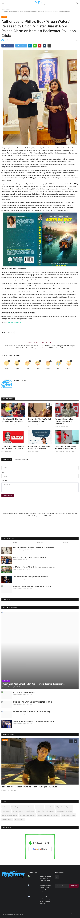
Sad (58, 368)
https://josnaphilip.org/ (15, 322)
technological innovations (64, 811)
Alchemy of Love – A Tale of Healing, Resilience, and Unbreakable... (65, 421)
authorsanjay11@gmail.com (35, 424)
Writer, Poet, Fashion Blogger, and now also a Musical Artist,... (66, 447)
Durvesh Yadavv (17, 569)
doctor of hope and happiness (45, 811)
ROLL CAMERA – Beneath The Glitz (24, 692)
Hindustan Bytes (9, 40)
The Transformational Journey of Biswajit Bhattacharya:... (31, 576)
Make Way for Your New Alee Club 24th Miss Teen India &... (45, 878)
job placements (19, 819)
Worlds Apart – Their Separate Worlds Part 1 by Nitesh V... (39, 447)
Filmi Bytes (48, 516)
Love (27, 368)
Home (2, 9)
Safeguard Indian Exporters (64, 807)
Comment (4, 481)
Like (6, 368)
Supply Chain (49, 807)
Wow (68, 368)
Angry (48, 368)
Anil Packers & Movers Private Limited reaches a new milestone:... (34, 567)
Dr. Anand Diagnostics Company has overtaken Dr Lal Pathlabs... (13, 447)
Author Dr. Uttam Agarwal (9, 815)
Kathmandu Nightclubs (68, 815)
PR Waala (3, 790)
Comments (7, 459)
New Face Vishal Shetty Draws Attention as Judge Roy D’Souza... (30, 787)
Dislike (17, 368)
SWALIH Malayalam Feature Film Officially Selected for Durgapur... (34, 721)
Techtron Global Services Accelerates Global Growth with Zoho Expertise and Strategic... (21, 347)
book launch (39, 807)
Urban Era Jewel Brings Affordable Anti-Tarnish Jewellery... (32, 712)
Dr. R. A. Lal (5, 807)
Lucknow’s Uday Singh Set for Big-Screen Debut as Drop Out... (45, 900)
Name (3, 464)
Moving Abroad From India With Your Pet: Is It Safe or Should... (33, 586)
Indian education (7, 819)
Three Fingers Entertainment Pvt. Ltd (22, 807)
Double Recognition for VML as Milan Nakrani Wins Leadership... (45, 889)
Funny (38, 368)
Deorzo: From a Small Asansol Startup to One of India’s (30, 557)
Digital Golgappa (59, 451)
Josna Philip (11, 332)
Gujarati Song (6, 811)
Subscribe (74, 886)
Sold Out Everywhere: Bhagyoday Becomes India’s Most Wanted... (34, 547)
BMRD (56, 426)
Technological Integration (27, 815)
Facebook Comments (21, 459)
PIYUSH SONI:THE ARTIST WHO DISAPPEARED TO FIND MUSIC (32, 702)
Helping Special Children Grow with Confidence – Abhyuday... (12, 420)
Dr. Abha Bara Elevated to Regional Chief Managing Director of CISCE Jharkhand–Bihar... (58, 347)
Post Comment (8, 495)
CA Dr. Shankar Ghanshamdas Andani (48, 815)
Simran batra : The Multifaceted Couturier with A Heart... (39, 420)
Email (3, 472)
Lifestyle (8, 9)
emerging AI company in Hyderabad (23, 811)
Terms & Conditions (71, 914)
